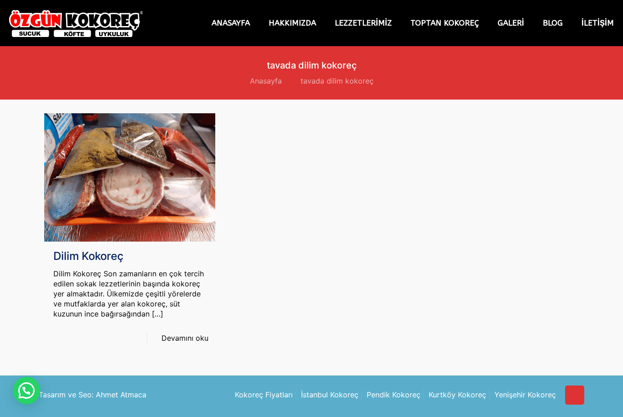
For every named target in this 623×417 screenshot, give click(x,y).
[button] (26, 390)
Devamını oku (184, 338)
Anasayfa (266, 80)
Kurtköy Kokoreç (457, 394)
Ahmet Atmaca (121, 394)
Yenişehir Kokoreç (525, 394)
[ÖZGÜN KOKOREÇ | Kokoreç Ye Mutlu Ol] (76, 23)
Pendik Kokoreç (394, 394)
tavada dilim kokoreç (337, 80)
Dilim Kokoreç (88, 256)
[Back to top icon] (574, 395)
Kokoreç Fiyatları (264, 394)
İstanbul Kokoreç (329, 394)
